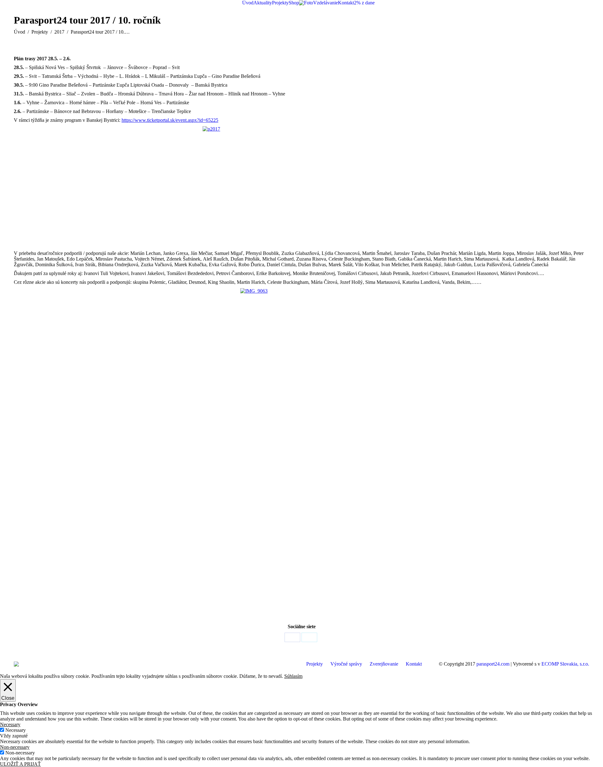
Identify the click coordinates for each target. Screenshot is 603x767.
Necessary (15, 730)
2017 (59, 32)
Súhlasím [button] (293, 676)
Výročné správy (346, 664)
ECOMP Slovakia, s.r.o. (565, 664)
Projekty (39, 32)
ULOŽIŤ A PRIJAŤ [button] (20, 764)
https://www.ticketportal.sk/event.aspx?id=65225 (170, 120)
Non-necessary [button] (15, 747)
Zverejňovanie (384, 664)
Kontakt (414, 664)
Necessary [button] (10, 724)
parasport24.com (492, 664)
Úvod (19, 32)
